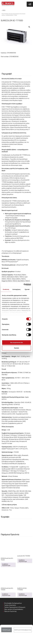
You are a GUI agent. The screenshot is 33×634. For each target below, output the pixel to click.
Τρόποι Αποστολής (10, 605)
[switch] (28, 324)
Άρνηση (16, 348)
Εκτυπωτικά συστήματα (14, 13)
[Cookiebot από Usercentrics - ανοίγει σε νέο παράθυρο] (23, 285)
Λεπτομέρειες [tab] (16, 289)
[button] (3, 10)
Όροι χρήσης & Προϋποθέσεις (13, 609)
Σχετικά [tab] (27, 289)
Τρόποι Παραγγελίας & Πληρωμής (14, 607)
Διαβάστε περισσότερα (6, 564)
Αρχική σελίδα (5, 13)
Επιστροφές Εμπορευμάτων (13, 603)
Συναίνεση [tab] (6, 289)
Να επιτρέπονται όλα (16, 342)
